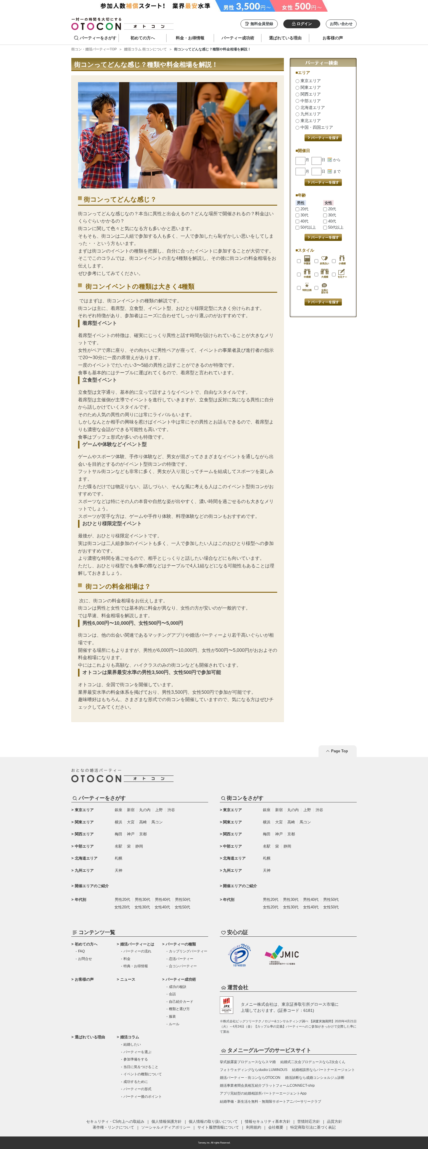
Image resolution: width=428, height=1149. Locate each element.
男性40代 (162, 899)
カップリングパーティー (188, 951)
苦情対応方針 (308, 1121)
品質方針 (334, 1121)
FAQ (81, 951)
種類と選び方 (179, 1009)
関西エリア (310, 94)
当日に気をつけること (140, 1067)
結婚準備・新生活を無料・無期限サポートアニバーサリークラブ (270, 1101)
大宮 (131, 822)
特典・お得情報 (135, 966)
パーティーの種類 (181, 944)
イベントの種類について (142, 1074)
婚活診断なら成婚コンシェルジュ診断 (314, 1078)
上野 (159, 810)
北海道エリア (312, 107)
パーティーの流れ (137, 951)
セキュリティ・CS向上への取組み (115, 1121)
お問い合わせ (341, 24)
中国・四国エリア (316, 127)
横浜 (118, 822)
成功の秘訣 (177, 987)
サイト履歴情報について (218, 1127)
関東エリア (310, 87)
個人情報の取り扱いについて (213, 1121)
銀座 (118, 810)
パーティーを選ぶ (137, 1052)
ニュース (127, 979)
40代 (303, 221)
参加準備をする (135, 1059)
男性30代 (142, 899)
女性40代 (162, 907)
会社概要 (275, 1127)
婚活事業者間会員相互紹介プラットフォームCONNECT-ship (267, 1085)
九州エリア (310, 114)
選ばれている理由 (90, 1037)
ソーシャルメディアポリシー (165, 1127)
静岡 (139, 846)
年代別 (80, 899)
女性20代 (122, 907)
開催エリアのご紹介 (92, 886)
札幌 (118, 858)
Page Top (339, 751)
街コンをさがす (245, 798)
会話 (172, 994)
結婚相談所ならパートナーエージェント (323, 1070)
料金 (126, 959)
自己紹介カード (181, 1002)
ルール (174, 1024)
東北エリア (310, 120)
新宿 (131, 810)
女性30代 (142, 907)
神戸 (131, 834)
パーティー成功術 (181, 979)
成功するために (135, 1082)
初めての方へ (86, 944)
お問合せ (85, 959)
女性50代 (182, 907)
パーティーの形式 (137, 1089)
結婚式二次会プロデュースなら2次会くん (312, 1062)
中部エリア (310, 100)
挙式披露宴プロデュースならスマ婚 (248, 1062)
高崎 (143, 822)
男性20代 (122, 899)
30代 (303, 215)
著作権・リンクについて (113, 1127)
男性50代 (182, 899)
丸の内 (145, 810)
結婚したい (132, 1044)
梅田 (118, 834)
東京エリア (310, 80)
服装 (172, 1016)
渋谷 (171, 810)
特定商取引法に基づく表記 (313, 1127)
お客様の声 (84, 979)
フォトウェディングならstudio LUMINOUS (253, 1070)
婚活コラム (129, 1037)
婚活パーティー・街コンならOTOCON (250, 1078)
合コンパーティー (183, 966)
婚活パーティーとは (137, 944)
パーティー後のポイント (142, 1097)
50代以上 (307, 227)
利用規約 (253, 1127)
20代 (303, 209)
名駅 (118, 846)
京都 (143, 834)
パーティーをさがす (98, 38)
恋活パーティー (181, 959)
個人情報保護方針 (166, 1121)
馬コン (157, 822)
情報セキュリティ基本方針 (267, 1121)
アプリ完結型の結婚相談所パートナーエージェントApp (263, 1093)
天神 (118, 870)
